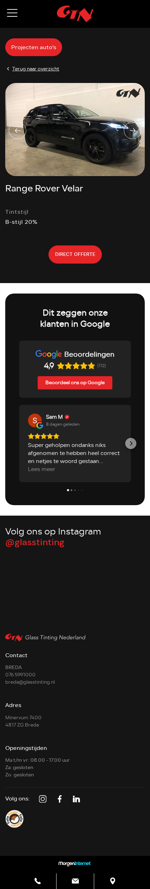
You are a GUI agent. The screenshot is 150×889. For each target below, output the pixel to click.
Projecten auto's (33, 47)
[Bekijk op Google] (35, 420)
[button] (19, 443)
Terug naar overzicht (35, 69)
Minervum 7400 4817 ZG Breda (23, 721)
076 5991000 (20, 674)
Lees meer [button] (41, 469)
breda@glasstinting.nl (30, 682)
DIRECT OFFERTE (75, 254)
